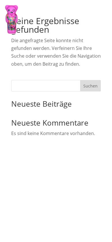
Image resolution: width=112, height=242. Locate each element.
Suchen (90, 86)
